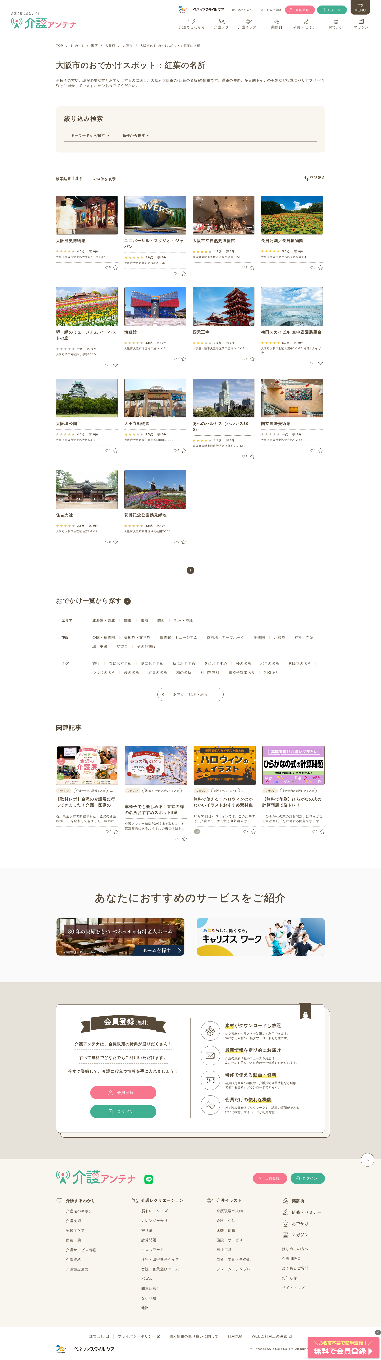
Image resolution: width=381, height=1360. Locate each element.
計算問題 (149, 1240)
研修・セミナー (306, 1212)
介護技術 (73, 1221)
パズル (147, 1279)
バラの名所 (269, 663)
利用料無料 (210, 672)
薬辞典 (298, 1201)
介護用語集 (291, 1258)
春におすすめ (120, 663)
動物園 (259, 637)
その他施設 (146, 646)
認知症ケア (75, 1230)
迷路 (145, 1308)
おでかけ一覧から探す (89, 600)
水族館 (280, 637)
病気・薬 (73, 1240)
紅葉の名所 (157, 672)
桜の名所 (243, 663)
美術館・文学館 (137, 637)
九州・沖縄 (183, 620)
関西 (161, 620)
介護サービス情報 (81, 1250)
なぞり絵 (149, 1298)
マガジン (300, 1235)
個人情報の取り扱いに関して (194, 1336)
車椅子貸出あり (242, 672)
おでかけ (300, 1223)
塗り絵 (147, 1230)
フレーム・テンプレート (237, 1269)
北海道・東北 (103, 620)
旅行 (96, 663)
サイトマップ (293, 1287)
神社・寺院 (304, 637)
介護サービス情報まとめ (90, 790)
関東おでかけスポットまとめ (162, 790)
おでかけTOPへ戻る (190, 694)
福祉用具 (224, 1250)
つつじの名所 (103, 672)
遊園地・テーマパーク (226, 637)
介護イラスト (229, 1200)
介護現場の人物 (230, 1211)
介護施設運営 (77, 1269)
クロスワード (152, 1250)
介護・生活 (226, 1220)
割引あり (271, 672)
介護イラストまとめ (225, 790)
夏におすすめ (152, 663)
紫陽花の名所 (299, 663)
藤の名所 (131, 672)
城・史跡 (100, 646)
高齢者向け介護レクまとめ (298, 790)
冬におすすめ (215, 663)
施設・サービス (230, 1240)
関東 (128, 620)
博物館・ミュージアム (179, 637)
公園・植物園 (103, 637)
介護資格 (73, 1259)
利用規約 (235, 1336)
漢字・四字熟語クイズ (160, 1259)
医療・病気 (226, 1230)
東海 (144, 620)
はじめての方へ (242, 10)
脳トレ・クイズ (154, 1211)
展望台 (122, 646)
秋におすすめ (184, 663)
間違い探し (150, 1288)
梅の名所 (184, 672)
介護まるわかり (80, 1200)
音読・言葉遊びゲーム (160, 1269)
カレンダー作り (154, 1220)
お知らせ (289, 1278)
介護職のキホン (79, 1211)
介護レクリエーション (162, 1200)
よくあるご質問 (271, 10)
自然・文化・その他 (234, 1259)
